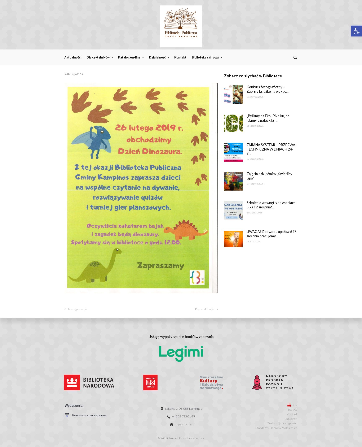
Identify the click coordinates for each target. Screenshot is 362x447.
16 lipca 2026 (253, 241)
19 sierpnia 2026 (255, 158)
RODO (292, 409)
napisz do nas (183, 424)
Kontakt (292, 414)
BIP (295, 405)
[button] (356, 31)
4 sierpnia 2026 (254, 212)
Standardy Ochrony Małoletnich (276, 428)
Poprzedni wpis (205, 309)
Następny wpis (77, 309)
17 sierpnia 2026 (255, 183)
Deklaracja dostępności (282, 423)
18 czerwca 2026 (255, 96)
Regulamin (290, 418)
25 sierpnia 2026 (255, 125)
